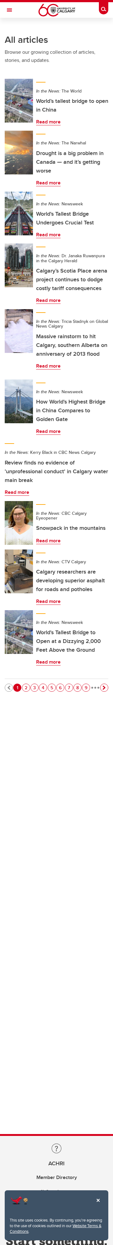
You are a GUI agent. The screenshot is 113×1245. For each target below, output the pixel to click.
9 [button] (87, 687)
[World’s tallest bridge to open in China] (19, 101)
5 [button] (53, 687)
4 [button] (44, 687)
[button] (104, 688)
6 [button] (61, 687)
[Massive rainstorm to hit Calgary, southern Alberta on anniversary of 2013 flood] (19, 331)
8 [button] (79, 687)
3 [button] (36, 687)
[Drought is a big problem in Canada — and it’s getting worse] (19, 152)
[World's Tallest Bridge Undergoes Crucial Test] (19, 213)
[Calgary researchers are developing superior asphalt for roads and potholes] (19, 571)
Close (98, 1204)
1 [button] (18, 687)
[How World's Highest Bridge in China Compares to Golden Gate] (19, 401)
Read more (48, 121)
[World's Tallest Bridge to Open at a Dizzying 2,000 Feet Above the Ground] (19, 632)
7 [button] (70, 687)
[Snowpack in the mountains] (19, 523)
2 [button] (27, 687)
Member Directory (56, 1177)
